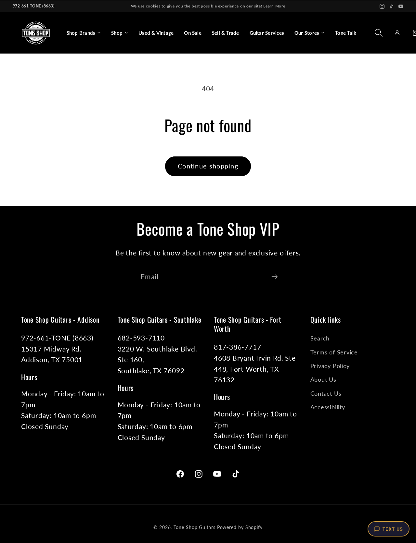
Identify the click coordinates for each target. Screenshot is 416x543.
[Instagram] (382, 6)
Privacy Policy (330, 365)
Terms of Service (334, 352)
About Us (323, 379)
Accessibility (327, 407)
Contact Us (326, 393)
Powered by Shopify (240, 527)
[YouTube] (400, 6)
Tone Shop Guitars (194, 527)
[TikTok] (391, 6)
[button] (83, 33)
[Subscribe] (274, 277)
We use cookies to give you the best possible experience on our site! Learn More (208, 6)
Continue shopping (208, 166)
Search (320, 338)
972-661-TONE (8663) (33, 6)
